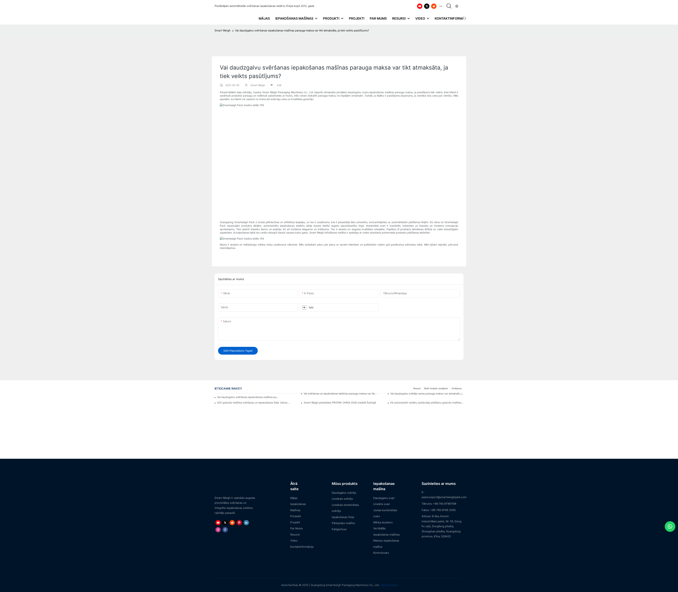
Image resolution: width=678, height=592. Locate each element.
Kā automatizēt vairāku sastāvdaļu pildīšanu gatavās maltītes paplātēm (426, 402)
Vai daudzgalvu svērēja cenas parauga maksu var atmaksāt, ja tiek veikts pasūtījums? (426, 393)
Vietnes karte (388, 585)
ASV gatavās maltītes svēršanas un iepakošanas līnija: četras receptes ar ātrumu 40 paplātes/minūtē (253, 402)
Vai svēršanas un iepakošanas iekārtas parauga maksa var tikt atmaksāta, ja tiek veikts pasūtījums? (340, 393)
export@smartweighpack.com (447, 497)
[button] (465, 18)
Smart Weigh (223, 30)
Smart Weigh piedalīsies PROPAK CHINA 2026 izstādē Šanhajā (340, 402)
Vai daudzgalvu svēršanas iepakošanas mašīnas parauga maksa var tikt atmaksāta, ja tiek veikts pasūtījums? (302, 30)
